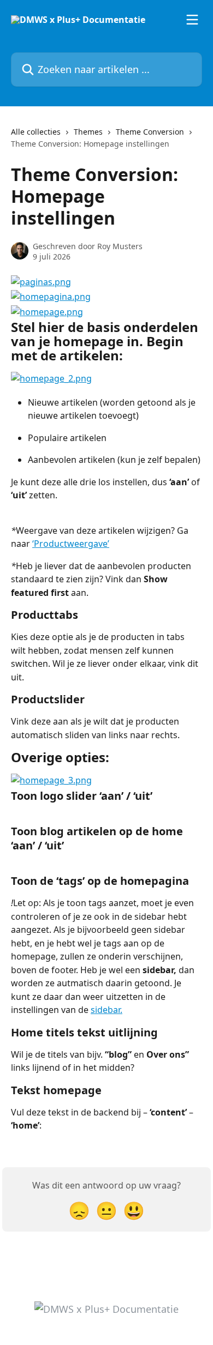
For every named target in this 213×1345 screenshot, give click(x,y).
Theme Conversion (150, 131)
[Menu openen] (192, 19)
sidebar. (106, 1010)
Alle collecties (36, 131)
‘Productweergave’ (70, 544)
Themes (88, 131)
